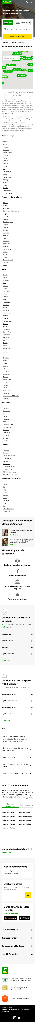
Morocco (6, 310)
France (5, 158)
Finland (5, 155)
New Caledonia (8, 424)
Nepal (5, 422)
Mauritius (6, 305)
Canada (5, 366)
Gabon (5, 288)
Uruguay (6, 398)
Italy (4, 169)
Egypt (5, 487)
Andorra (5, 141)
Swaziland (6, 335)
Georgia (5, 227)
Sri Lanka (6, 435)
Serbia (5, 257)
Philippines (6, 432)
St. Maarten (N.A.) (9, 466)
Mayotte (5, 307)
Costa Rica (6, 374)
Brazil (5, 363)
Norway (5, 180)
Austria (5, 144)
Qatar (5, 506)
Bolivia (5, 360)
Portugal (5, 182)
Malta (5, 174)
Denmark (6, 150)
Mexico (5, 385)
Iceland (5, 163)
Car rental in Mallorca (25, 816)
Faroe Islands (7, 152)
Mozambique (7, 313)
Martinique (6, 464)
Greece (5, 230)
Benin (5, 277)
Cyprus (5, 219)
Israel (5, 492)
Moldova (6, 246)
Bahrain (5, 484)
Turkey (5, 265)
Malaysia (6, 419)
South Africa (7, 332)
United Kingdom (8, 193)
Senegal (5, 326)
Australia (6, 408)
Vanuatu (5, 441)
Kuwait (5, 498)
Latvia (5, 238)
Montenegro (7, 249)
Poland (5, 252)
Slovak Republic (8, 260)
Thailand (6, 438)
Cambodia (6, 411)
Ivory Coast (6, 291)
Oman (5, 503)
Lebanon (6, 500)
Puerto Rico (6, 390)
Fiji (4, 413)
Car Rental (5, 42)
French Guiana (7, 379)
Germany (6, 161)
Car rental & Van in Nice (9, 824)
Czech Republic (8, 222)
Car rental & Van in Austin (25, 824)
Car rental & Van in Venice (9, 820)
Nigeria (5, 318)
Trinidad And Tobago (9, 472)
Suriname (6, 393)
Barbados (6, 450)
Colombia (6, 371)
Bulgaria (5, 214)
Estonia (5, 224)
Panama (5, 387)
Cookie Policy (24, 1009)
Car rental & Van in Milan (9, 812)
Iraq (4, 490)
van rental (27, 92)
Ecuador (5, 377)
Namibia (5, 315)
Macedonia (6, 243)
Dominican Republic (9, 456)
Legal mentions (14, 1009)
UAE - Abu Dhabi (8, 509)
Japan (5, 416)
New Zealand (7, 427)
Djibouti (5, 286)
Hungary (6, 233)
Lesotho (5, 296)
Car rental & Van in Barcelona (25, 812)
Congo (5, 283)
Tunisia (5, 343)
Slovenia (5, 262)
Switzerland (7, 190)
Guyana (5, 382)
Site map (4, 1009)
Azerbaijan (6, 208)
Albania (5, 203)
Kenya (5, 294)
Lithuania (6, 241)
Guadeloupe (7, 458)
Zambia (5, 345)
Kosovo (5, 235)
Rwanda (5, 324)
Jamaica (5, 461)
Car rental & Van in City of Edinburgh (25, 820)
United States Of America (11, 396)
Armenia (5, 205)
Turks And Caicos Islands (11, 475)
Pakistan (6, 430)
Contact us (5, 1011)
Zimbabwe (6, 348)
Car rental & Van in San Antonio (9, 828)
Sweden (5, 188)
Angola (5, 275)
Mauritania (6, 302)
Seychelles (6, 329)
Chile (4, 368)
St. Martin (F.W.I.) (8, 469)
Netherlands (7, 177)
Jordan (5, 495)
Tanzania (6, 337)
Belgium (5, 147)
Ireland (5, 166)
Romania (6, 254)
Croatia (5, 216)
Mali (4, 299)
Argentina (6, 358)
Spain (5, 185)
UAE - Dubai (7, 511)
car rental (18, 92)
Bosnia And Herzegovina (11, 211)
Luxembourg (7, 171)
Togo (4, 340)
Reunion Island (7, 321)
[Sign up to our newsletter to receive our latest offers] (28, 895)
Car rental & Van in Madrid (9, 816)
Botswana (6, 280)
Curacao (5, 453)
